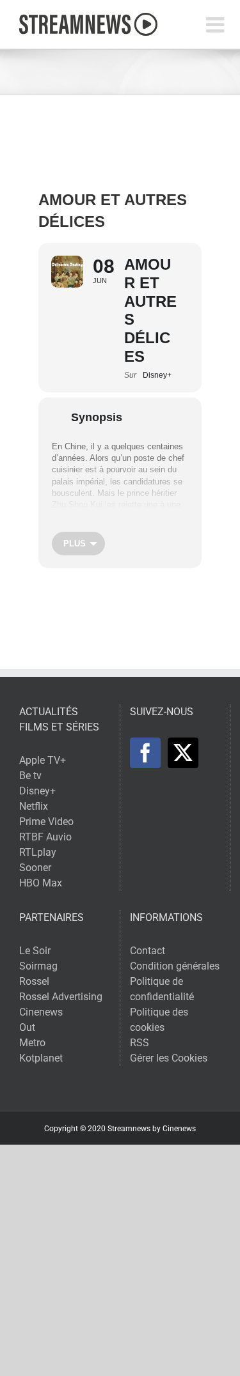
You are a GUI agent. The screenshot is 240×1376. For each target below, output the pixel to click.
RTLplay (37, 852)
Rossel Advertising (60, 997)
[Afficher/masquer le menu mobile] (216, 24)
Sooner (35, 868)
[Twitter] (183, 753)
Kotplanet (41, 1058)
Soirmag (38, 966)
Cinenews (41, 1012)
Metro (32, 1043)
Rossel (34, 981)
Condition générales (175, 966)
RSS (139, 1043)
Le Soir (35, 951)
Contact (147, 951)
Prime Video (46, 822)
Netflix (33, 806)
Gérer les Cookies (168, 1058)
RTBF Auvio (45, 837)
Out (27, 1027)
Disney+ (37, 791)
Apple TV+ (42, 760)
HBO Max (40, 883)
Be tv (30, 775)
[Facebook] (145, 753)
